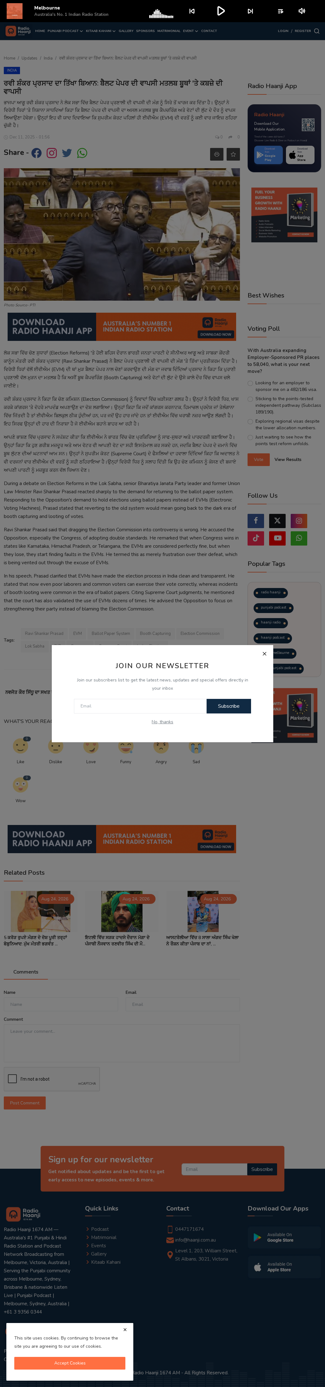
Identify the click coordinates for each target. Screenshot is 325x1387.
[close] (125, 1329)
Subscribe (229, 706)
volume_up (302, 11)
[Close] (264, 654)
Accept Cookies (70, 1363)
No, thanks (162, 722)
